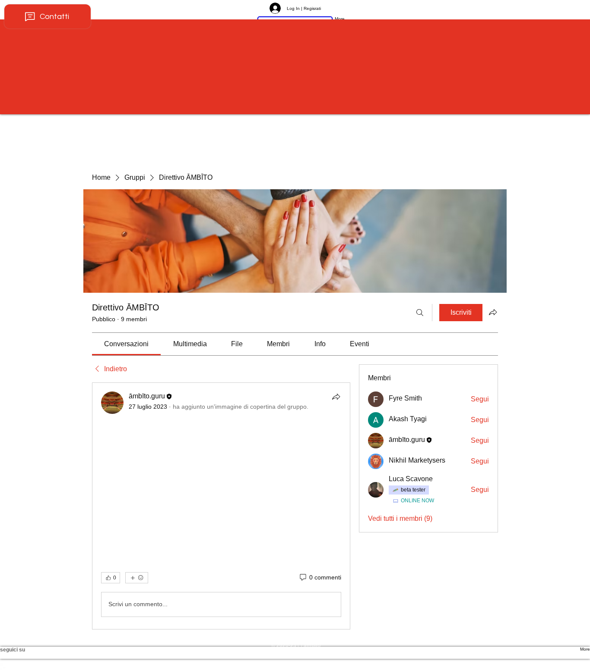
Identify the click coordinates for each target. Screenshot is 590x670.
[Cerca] (420, 312)
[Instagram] (295, 665)
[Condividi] (336, 396)
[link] (126, 344)
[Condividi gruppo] (493, 312)
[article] (221, 505)
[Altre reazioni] (136, 577)
